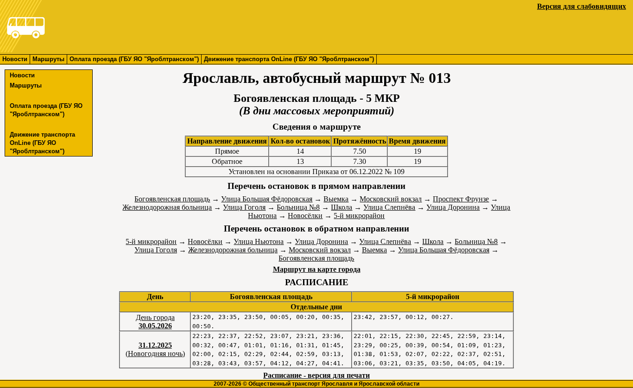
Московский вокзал (391, 199)
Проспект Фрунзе (461, 199)
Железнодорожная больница (167, 207)
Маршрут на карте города (317, 269)
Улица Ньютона (259, 241)
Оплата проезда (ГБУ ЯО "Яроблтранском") (134, 59)
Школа (341, 207)
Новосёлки (305, 215)
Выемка (335, 199)
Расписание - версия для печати (316, 375)
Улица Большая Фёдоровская (266, 199)
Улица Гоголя (244, 207)
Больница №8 (298, 207)
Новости (14, 59)
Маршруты (48, 59)
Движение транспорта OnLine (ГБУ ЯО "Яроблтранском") (289, 59)
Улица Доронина (453, 207)
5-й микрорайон (359, 215)
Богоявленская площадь (172, 199)
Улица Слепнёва (389, 207)
